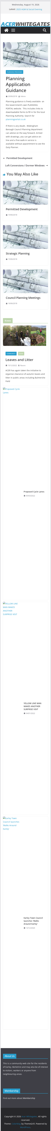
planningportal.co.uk (16, 119)
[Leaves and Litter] (25, 337)
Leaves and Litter (19, 359)
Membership (29, 1098)
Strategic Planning (18, 253)
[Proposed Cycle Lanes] (12, 493)
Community (11, 354)
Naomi (23, 365)
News (21, 354)
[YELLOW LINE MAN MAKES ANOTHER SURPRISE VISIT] (12, 708)
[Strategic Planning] (25, 227)
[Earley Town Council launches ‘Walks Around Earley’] (12, 922)
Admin (23, 96)
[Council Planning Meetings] (25, 271)
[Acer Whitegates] (6, 30)
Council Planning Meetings (23, 298)
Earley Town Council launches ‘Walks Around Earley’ (33, 921)
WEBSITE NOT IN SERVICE (28, 9)
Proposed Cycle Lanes (34, 491)
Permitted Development (19, 158)
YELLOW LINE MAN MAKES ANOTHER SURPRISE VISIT (32, 706)
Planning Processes (14, 72)
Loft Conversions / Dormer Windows (25, 165)
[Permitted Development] (25, 182)
